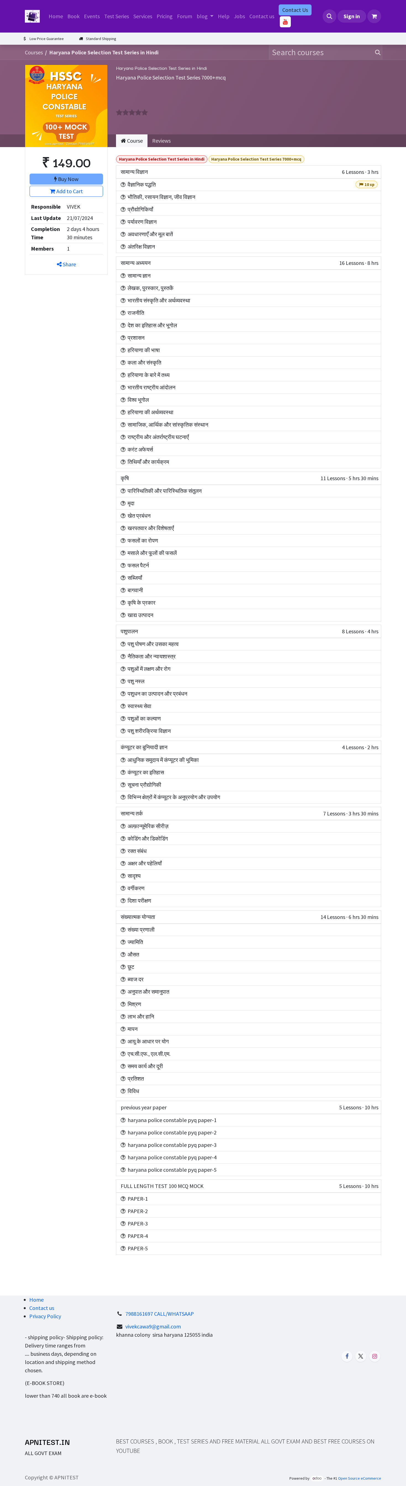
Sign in (352, 16)
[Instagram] (374, 1356)
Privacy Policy (45, 1316)
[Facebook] (346, 1356)
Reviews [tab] (161, 140)
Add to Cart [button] (69, 191)
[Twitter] (360, 1356)
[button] (329, 16)
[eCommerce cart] (374, 16)
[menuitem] (55, 16)
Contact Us (295, 9)
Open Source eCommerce (359, 1478)
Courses (34, 52)
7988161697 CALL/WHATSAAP (159, 1313)
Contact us (41, 1307)
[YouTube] (285, 21)
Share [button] (69, 264)
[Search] (376, 52)
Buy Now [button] (67, 179)
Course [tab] (134, 140)
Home (36, 1299)
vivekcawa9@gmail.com (153, 1326)
